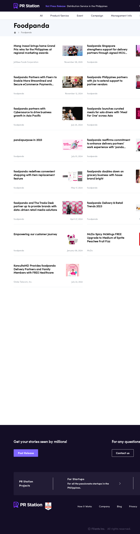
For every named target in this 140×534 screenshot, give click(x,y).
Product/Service (59, 15)
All (41, 15)
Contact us (122, 453)
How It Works (85, 506)
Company (104, 506)
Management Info (121, 15)
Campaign (97, 15)
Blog (119, 506)
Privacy (133, 506)
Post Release (26, 453)
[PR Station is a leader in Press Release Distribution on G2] (48, 506)
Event (80, 15)
